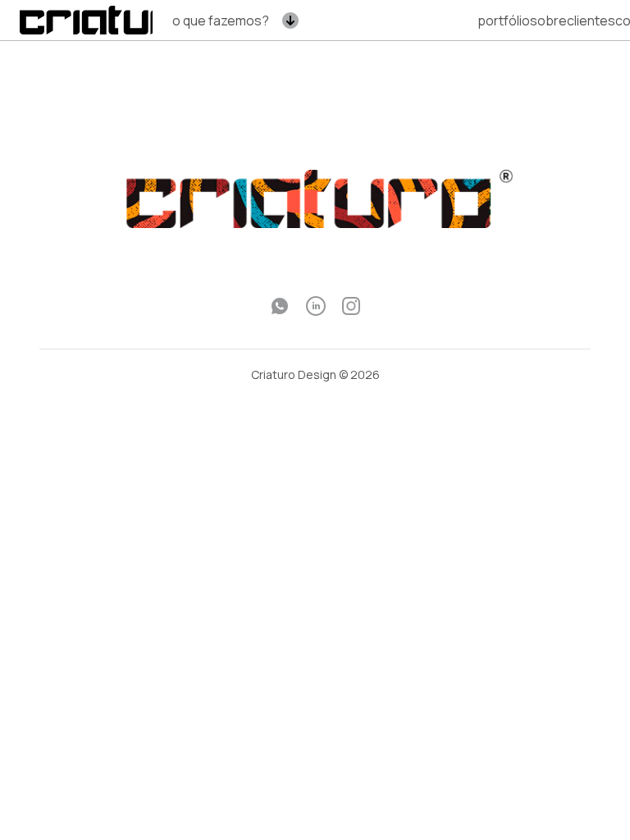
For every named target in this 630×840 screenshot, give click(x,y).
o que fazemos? (220, 20)
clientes (591, 20)
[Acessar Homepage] (111, 19)
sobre (548, 20)
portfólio (503, 20)
